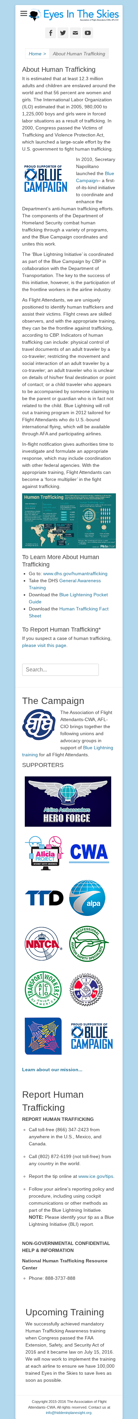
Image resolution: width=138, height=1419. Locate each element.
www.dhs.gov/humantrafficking (75, 573)
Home (37, 53)
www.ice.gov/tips (95, 1176)
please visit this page (44, 645)
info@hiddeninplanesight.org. (69, 1413)
